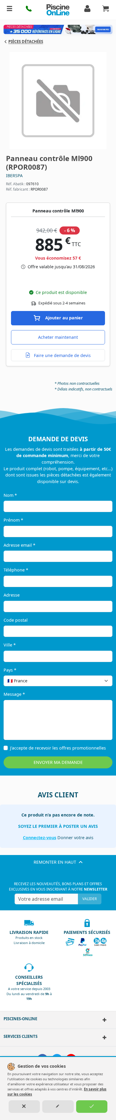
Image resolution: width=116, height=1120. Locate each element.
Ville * (10, 645)
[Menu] (9, 10)
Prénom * (13, 520)
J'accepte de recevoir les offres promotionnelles (58, 748)
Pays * (10, 670)
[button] (29, 10)
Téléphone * (16, 570)
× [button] (100, 681)
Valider (89, 898)
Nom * (10, 495)
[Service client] (103, 1037)
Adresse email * (19, 545)
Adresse (12, 595)
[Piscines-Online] (103, 1020)
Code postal (16, 620)
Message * (14, 694)
